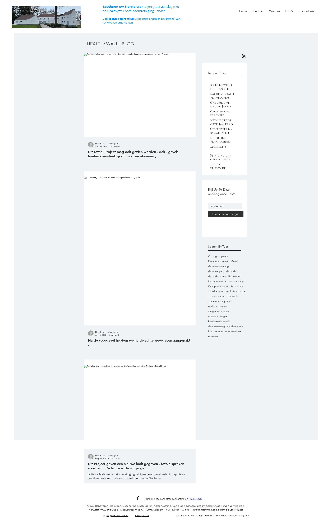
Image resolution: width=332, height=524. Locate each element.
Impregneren (215, 281)
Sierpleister (239, 291)
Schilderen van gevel (219, 291)
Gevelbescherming (218, 266)
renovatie (213, 336)
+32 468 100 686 (179, 509)
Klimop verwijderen (218, 286)
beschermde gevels (219, 321)
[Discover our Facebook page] (137, 498)
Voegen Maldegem (218, 311)
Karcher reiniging (234, 281)
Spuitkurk (232, 296)
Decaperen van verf (218, 261)
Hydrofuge (234, 276)
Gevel (234, 261)
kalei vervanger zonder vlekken (225, 331)
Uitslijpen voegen (217, 306)
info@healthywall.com (205, 509)
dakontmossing (216, 326)
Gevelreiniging (216, 271)
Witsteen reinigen (218, 316)
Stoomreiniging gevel (220, 301)
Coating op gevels (218, 256)
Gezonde (231, 271)
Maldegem (237, 286)
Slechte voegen (216, 296)
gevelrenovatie (235, 326)
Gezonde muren (217, 276)
